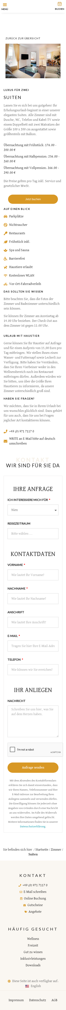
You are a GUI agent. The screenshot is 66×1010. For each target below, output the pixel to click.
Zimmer (56, 849)
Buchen (59, 9)
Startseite (41, 849)
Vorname (15, 564)
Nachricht (16, 700)
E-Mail (13, 635)
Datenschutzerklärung (32, 826)
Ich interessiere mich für (28, 499)
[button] (9, 61)
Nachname (17, 588)
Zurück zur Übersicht (23, 38)
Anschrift (16, 612)
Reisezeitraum (19, 523)
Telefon (14, 659)
